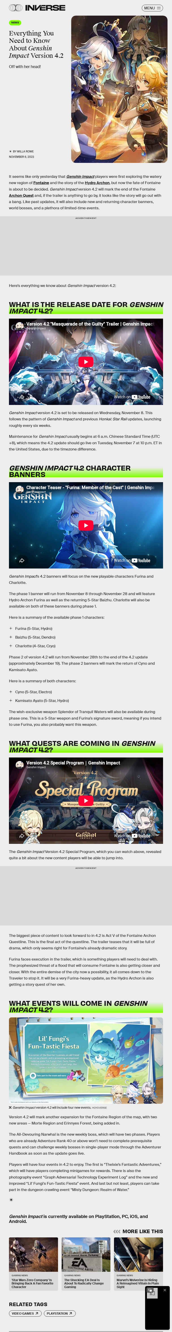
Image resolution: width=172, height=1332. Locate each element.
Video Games (23, 1313)
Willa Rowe (25, 151)
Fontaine (41, 183)
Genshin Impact (80, 176)
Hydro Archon (97, 183)
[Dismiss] (164, 1290)
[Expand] (150, 1290)
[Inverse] (45, 8)
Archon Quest (21, 195)
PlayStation (57, 1313)
